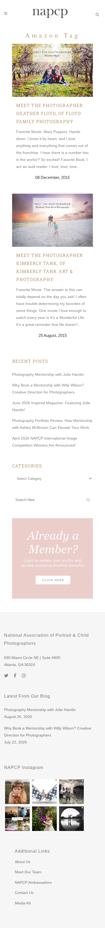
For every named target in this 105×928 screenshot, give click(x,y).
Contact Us (24, 892)
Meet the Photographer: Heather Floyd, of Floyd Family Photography (50, 113)
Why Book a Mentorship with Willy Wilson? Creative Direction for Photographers (47, 731)
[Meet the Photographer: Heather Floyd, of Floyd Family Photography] (52, 70)
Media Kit (23, 903)
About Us (22, 862)
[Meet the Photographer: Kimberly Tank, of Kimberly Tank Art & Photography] (52, 220)
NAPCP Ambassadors (33, 882)
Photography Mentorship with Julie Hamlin (48, 374)
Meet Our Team (28, 872)
